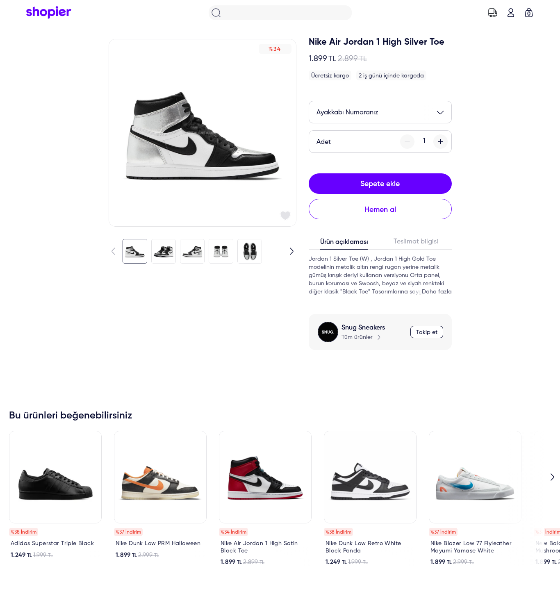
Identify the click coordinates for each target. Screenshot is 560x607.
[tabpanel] (380, 275)
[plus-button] (440, 141)
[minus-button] (407, 141)
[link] (55, 495)
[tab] (344, 244)
